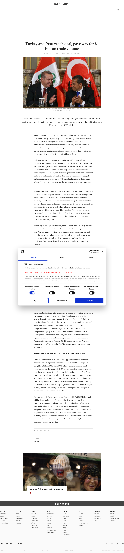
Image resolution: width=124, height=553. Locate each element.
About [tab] (91, 258)
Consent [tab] (33, 258)
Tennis (96, 521)
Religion (65, 528)
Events (80, 518)
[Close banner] (102, 251)
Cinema (81, 514)
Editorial (112, 521)
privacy (22, 550)
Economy (49, 516)
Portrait (81, 521)
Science (65, 525)
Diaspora (18, 523)
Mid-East (33, 514)
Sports (97, 511)
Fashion (65, 523)
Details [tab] (62, 258)
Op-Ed (112, 516)
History (65, 530)
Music (80, 516)
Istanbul (18, 514)
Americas (34, 518)
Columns (112, 514)
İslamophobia (35, 528)
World (34, 511)
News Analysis (4, 523)
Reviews (81, 525)
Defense (49, 528)
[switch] (52, 292)
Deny (34, 301)
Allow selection (62, 301)
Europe (33, 516)
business (36, 441)
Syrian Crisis (34, 525)
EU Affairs (2, 521)
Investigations (19, 518)
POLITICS (3, 511)
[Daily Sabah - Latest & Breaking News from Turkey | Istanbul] (61, 4)
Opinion (113, 511)
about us (45, 550)
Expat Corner (66, 535)
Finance (49, 521)
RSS (91, 550)
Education (18, 516)
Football (96, 514)
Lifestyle (66, 511)
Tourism (49, 523)
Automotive (50, 514)
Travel (64, 518)
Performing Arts (83, 523)
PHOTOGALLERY (36, 493)
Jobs (1, 550)
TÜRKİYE (19, 511)
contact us (69, 550)
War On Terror (4, 518)
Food (64, 521)
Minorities (18, 521)
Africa (33, 523)
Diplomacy (3, 514)
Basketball (97, 516)
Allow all (90, 301)
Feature (65, 532)
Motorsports (97, 518)
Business (50, 511)
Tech (48, 525)
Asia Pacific (34, 521)
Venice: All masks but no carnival (47, 489)
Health (65, 514)
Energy (49, 518)
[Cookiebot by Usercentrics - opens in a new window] (90, 251)
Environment (66, 516)
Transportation (51, 530)
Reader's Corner (114, 518)
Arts (80, 511)
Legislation (3, 516)
